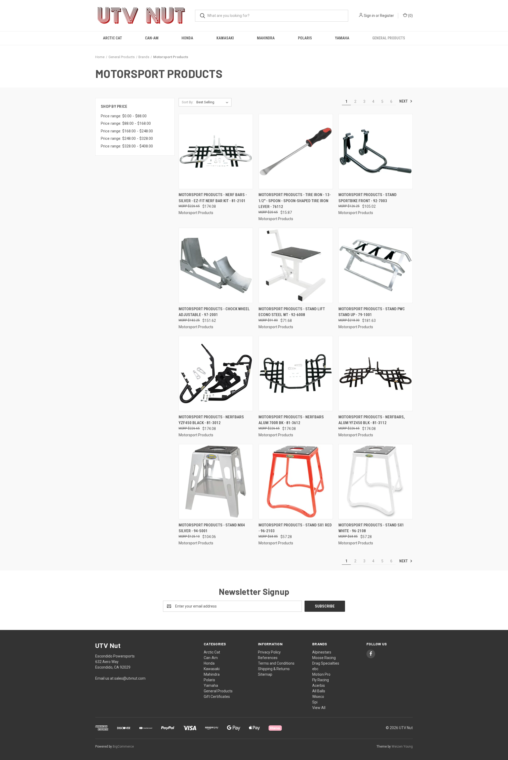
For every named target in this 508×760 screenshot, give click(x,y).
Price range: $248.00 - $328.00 (127, 138)
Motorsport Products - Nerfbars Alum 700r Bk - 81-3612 (291, 420)
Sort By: (187, 102)
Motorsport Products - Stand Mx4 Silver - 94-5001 (212, 528)
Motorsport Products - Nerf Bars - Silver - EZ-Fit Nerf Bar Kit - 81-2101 (213, 197)
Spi (315, 702)
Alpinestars (321, 652)
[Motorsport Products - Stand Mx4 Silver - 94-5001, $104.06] (216, 481)
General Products (388, 38)
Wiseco (318, 696)
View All (318, 708)
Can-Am (151, 38)
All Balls (318, 691)
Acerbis (318, 685)
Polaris (305, 38)
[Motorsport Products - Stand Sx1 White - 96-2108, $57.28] (375, 481)
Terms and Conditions (276, 663)
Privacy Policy (269, 652)
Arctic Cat (112, 38)
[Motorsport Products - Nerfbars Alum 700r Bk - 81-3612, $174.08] (296, 373)
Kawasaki (225, 38)
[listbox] (213, 102)
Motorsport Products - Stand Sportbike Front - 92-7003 (367, 197)
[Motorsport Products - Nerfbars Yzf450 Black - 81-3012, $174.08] (216, 373)
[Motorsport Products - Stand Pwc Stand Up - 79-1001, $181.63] (375, 265)
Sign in (369, 15)
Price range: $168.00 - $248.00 (127, 131)
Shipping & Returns (274, 669)
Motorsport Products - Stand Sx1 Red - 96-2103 (295, 528)
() (410, 15)
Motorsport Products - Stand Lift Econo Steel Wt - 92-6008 (291, 312)
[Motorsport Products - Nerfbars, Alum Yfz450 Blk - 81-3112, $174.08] (375, 373)
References (268, 658)
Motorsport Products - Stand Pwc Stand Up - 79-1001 (371, 312)
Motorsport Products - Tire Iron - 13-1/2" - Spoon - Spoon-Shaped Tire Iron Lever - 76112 (294, 200)
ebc (315, 669)
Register (387, 15)
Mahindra (266, 38)
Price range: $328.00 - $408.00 (127, 146)
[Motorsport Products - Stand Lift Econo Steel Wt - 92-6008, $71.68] (296, 265)
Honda (187, 38)
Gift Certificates (217, 696)
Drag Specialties (325, 663)
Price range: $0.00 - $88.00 (124, 116)
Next (404, 101)
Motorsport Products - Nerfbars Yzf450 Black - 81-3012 (211, 420)
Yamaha (342, 38)
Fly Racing (320, 680)
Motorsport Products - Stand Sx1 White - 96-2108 (371, 528)
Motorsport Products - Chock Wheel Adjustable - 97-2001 (214, 312)
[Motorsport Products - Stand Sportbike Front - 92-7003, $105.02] (375, 151)
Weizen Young (402, 746)
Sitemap (265, 674)
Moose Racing (324, 658)
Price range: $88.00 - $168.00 (126, 123)
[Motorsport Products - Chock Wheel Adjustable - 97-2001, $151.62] (216, 265)
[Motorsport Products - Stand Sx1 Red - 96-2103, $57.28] (296, 481)
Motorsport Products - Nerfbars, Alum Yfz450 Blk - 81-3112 (371, 420)
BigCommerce (123, 746)
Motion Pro (321, 674)
